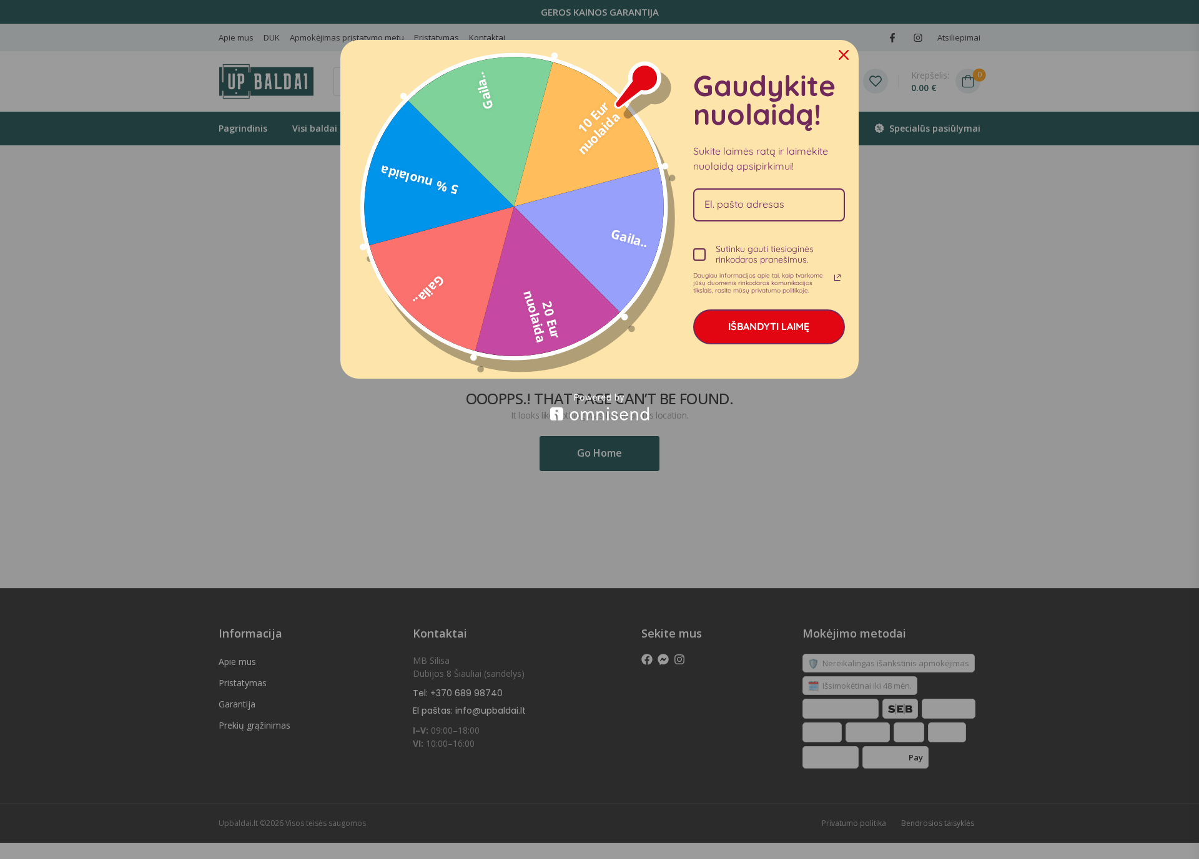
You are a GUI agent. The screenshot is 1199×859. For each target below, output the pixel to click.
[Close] (844, 55)
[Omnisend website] (599, 407)
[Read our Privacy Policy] (837, 277)
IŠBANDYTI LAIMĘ (768, 326)
